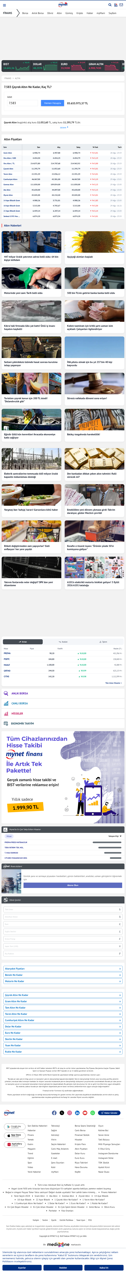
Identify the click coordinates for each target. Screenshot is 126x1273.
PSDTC (7, 659)
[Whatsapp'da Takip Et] (92, 1113)
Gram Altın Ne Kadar (16, 1001)
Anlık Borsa (38, 13)
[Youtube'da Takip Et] (85, 1113)
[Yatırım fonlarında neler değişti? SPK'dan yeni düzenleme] (31, 567)
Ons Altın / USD (10, 158)
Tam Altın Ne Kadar (15, 1007)
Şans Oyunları (57, 1162)
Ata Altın (7, 190)
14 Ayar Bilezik (101, 1196)
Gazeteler (55, 1153)
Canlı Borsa (80, 1130)
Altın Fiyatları (81, 1148)
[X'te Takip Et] (62, 1113)
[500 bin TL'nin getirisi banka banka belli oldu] (94, 278)
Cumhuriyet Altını (10, 179)
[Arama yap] (110, 5)
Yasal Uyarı (80, 1220)
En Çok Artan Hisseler (43, 1207)
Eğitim (31, 1158)
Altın (59, 13)
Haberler (32, 1130)
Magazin (31, 1148)
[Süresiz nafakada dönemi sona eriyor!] (94, 383)
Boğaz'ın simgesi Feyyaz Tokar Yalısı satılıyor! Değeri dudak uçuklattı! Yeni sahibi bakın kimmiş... (51, 1192)
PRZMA (7, 653)
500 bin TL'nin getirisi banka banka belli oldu (91, 292)
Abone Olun (72, 885)
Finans (31, 1135)
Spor (30, 1162)
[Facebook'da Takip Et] (54, 1113)
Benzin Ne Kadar (14, 974)
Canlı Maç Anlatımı (60, 1148)
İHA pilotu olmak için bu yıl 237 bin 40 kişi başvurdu (89, 363)
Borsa (25, 13)
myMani (101, 13)
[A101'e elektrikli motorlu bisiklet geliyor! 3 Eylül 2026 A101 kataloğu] (94, 567)
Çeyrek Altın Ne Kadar (16, 995)
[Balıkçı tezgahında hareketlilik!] (94, 419)
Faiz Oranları (67, 1210)
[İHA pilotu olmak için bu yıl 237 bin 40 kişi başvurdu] (94, 347)
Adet (9, 96)
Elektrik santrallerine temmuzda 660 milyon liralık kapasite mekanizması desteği (31, 475)
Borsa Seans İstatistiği (85, 1125)
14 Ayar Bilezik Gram (12, 200)
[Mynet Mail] (121, 4)
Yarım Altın (8, 174)
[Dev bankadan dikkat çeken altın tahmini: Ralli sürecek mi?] (94, 459)
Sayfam (112, 13)
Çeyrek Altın (8, 169)
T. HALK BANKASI (11, 853)
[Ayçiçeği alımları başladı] (94, 242)
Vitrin (53, 1139)
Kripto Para (80, 1144)
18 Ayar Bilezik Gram (12, 206)
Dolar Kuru (80, 1153)
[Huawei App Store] (15, 1144)
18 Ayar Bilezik (24, 1199)
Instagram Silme (105, 1158)
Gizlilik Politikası (66, 1220)
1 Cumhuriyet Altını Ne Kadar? (28, 1203)
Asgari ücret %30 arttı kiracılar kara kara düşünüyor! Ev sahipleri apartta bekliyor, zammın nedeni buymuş (61, 1188)
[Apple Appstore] (15, 1135)
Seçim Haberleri (58, 1144)
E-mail (54, 1158)
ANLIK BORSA (20, 693)
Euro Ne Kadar (12, 1032)
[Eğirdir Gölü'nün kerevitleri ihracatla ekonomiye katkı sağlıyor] (31, 419)
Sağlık (54, 1130)
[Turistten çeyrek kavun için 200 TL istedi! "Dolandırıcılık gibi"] (31, 383)
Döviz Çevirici (15, 900)
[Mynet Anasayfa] (63, 4)
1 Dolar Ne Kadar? (56, 1203)
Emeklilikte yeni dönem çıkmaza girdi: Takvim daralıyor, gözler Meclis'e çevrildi (91, 511)
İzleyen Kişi (114, 836)
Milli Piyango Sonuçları (109, 1144)
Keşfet (78, 1171)
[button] (4, 5)
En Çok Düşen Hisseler (18, 1207)
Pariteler (53, 1210)
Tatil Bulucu (104, 1139)
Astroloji (55, 1135)
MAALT (7, 665)
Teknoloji (55, 1125)
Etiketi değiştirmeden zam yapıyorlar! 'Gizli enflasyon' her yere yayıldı (27, 547)
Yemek (31, 1139)
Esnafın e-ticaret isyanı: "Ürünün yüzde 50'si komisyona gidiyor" (90, 547)
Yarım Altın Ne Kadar (16, 1013)
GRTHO (7, 671)
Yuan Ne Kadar (13, 1045)
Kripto (80, 13)
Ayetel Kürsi (104, 1167)
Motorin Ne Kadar (14, 981)
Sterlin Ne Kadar (14, 1039)
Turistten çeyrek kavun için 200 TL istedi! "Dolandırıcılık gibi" (25, 400)
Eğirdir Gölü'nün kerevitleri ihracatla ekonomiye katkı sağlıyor (29, 436)
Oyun (100, 1125)
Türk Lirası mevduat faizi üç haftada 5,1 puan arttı (61, 1184)
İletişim (36, 1220)
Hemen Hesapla (52, 103)
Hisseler (78, 1139)
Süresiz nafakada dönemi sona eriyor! (87, 398)
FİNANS (7, 13)
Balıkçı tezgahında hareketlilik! (83, 434)
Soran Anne (103, 1135)
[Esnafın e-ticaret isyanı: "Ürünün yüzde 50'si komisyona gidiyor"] (94, 531)
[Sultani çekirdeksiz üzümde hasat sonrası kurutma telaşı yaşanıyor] (31, 347)
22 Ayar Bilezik (43, 1199)
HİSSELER (17, 713)
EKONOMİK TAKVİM (22, 723)
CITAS (6, 676)
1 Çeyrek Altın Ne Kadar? (66, 1199)
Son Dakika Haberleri (37, 1125)
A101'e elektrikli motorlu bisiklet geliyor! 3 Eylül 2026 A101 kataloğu (93, 584)
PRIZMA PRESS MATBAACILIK (16, 842)
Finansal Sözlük (82, 1135)
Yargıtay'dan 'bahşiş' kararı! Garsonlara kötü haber (31, 509)
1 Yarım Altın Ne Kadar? (94, 1199)
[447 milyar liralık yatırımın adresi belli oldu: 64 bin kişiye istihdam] (31, 242)
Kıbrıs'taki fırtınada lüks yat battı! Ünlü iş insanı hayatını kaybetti (29, 327)
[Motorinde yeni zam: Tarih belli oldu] (31, 278)
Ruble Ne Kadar (13, 1051)
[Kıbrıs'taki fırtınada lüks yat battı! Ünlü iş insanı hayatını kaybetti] (31, 311)
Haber (90, 13)
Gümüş (69, 13)
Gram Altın (8, 153)
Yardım (45, 1220)
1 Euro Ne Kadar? (77, 1203)
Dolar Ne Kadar (13, 1026)
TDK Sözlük (103, 1162)
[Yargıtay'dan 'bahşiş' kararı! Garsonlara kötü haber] (31, 495)
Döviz (50, 13)
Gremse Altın (9, 184)
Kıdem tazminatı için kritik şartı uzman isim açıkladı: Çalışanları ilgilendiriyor (90, 327)
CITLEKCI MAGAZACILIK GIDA (16, 858)
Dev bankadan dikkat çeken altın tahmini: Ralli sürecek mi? (91, 475)
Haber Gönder (110, 1112)
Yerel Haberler (34, 1171)
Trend (30, 1153)
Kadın (30, 1144)
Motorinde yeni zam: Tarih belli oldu (23, 292)
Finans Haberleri (109, 1192)
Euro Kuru (80, 1158)
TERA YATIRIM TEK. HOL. (14, 847)
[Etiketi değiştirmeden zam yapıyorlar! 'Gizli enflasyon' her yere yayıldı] (31, 531)
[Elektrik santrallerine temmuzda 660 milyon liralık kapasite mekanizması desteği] (31, 459)
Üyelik (53, 1220)
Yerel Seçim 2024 (22, 1196)
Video (30, 1167)
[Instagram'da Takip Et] (69, 1113)
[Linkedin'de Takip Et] (77, 1113)
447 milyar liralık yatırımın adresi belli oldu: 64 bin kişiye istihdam (31, 258)
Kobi (53, 1167)
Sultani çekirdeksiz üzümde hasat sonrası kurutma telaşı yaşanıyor (30, 363)
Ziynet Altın (8, 195)
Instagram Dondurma (108, 1153)
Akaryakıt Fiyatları (15, 968)
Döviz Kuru (109, 1207)
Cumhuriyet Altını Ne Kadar (19, 1020)
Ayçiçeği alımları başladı (80, 256)
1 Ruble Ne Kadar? (99, 1203)
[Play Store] (15, 1126)
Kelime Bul (103, 1130)
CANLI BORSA (20, 703)
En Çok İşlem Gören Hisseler (71, 1207)
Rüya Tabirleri (81, 1162)
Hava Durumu (81, 1167)
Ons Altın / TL (9, 163)
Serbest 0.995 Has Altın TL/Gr (12, 216)
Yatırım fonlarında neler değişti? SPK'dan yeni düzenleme (28, 584)
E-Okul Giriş (104, 1148)
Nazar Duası (103, 1171)
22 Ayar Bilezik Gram (12, 211)
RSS (90, 1220)
